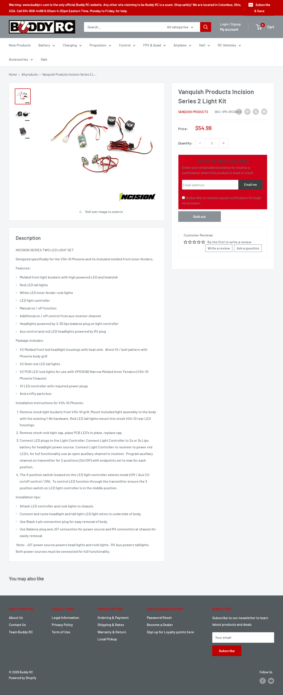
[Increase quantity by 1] (223, 143)
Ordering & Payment (113, 617)
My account (229, 29)
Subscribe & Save (262, 8)
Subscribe (227, 651)
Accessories (18, 59)
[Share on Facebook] (239, 111)
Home (13, 74)
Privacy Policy (62, 624)
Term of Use (61, 632)
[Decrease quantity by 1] (200, 143)
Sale (44, 59)
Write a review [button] (219, 248)
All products (29, 74)
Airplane (180, 45)
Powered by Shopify (22, 678)
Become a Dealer (160, 624)
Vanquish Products (193, 112)
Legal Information (65, 617)
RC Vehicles (227, 45)
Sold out (199, 216)
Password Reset (159, 617)
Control (125, 45)
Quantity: (185, 143)
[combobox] (122, 27)
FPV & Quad (152, 45)
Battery (44, 45)
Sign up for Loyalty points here (170, 632)
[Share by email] (264, 111)
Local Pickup (107, 639)
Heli (202, 45)
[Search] (205, 27)
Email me (250, 184)
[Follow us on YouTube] (271, 681)
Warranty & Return (112, 632)
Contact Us (17, 624)
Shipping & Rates (111, 624)
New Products (20, 45)
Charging (70, 45)
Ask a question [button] (248, 248)
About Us (16, 617)
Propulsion (98, 45)
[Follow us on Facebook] (263, 681)
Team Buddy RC (21, 632)
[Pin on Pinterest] (247, 111)
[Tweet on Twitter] (256, 111)
